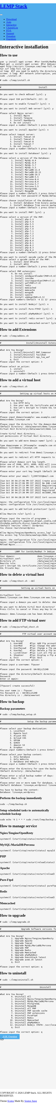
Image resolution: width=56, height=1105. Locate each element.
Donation (10, 36)
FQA (8, 30)
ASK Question (9, 1036)
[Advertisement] (19, 1068)
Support (10, 33)
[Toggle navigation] (1, 14)
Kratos (10, 1101)
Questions (11, 39)
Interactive (11, 25)
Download (11, 19)
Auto (8, 22)
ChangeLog (12, 27)
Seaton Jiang (30, 1101)
